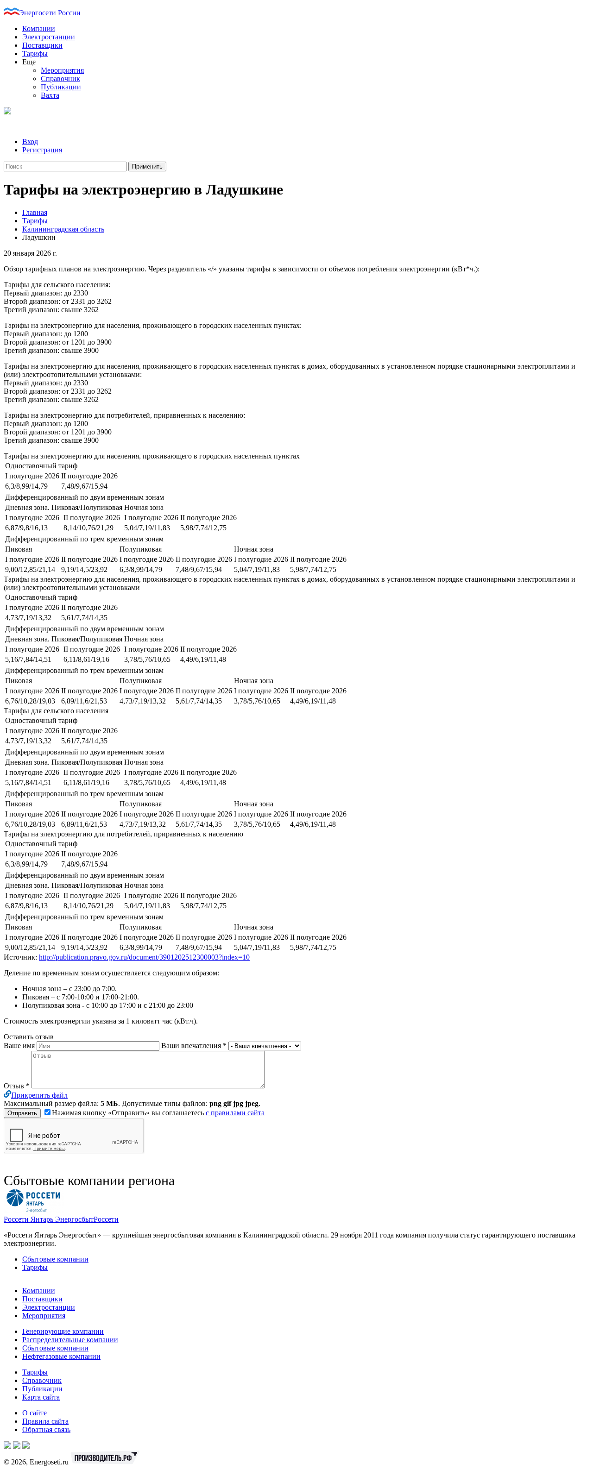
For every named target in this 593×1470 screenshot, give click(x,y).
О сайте (34, 1413)
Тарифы (35, 53)
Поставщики (42, 45)
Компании (38, 28)
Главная (34, 212)
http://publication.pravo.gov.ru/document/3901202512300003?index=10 (144, 957)
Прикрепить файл (39, 1095)
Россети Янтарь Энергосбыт (49, 1219)
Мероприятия (62, 70)
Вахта (50, 95)
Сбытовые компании (55, 1259)
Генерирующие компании (63, 1331)
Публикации (61, 87)
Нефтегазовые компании (61, 1356)
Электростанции (48, 37)
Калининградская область (63, 229)
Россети (106, 1219)
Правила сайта (45, 1421)
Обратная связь (46, 1429)
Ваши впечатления (194, 1045)
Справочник (60, 78)
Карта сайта (41, 1397)
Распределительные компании (70, 1340)
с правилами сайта (235, 1113)
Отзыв (17, 1086)
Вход (30, 141)
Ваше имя (20, 1045)
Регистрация (42, 150)
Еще (29, 62)
